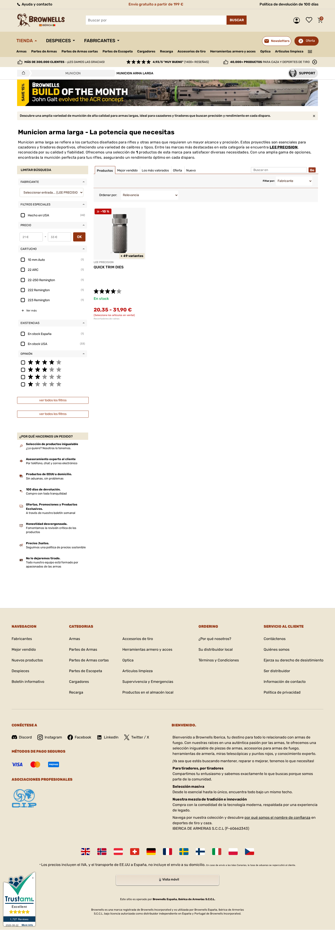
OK (79, 237)
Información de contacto (285, 681)
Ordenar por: (108, 195)
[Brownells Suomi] (200, 851)
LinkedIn (111, 737)
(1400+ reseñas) (181, 62)
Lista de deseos (310, 20)
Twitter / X (140, 737)
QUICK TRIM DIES (109, 267)
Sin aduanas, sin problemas (45, 478)
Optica (265, 51)
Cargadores (146, 51)
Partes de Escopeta (118, 51)
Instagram (53, 737)
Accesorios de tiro (192, 51)
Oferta (310, 41)
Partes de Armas (44, 51)
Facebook (83, 737)
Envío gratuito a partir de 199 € (156, 4)
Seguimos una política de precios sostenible (56, 547)
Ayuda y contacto (36, 4)
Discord (25, 737)
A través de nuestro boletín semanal (50, 513)
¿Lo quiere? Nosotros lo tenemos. (48, 448)
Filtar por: (269, 180)
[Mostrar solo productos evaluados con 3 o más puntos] (52, 369)
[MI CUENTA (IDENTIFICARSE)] (297, 20)
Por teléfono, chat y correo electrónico (51, 463)
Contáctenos (275, 639)
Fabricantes (99, 40)
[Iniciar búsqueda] (237, 20)
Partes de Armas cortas (80, 51)
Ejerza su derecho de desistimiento (293, 660)
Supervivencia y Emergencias (147, 681)
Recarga (166, 51)
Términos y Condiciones (218, 660)
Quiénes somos (276, 649)
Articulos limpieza (289, 51)
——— (310, 51)
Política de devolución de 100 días (289, 4)
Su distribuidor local (215, 649)
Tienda (24, 40)
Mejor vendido (24, 649)
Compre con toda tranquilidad (46, 493)
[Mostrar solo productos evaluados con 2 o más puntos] (52, 376)
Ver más (31, 310)
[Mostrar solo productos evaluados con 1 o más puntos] (52, 383)
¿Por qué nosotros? (214, 639)
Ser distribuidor (277, 671)
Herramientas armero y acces (233, 51)
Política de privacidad (282, 692)
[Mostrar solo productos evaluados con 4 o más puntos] (52, 362)
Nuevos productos (27, 660)
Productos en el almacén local (147, 692)
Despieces (58, 40)
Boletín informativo (28, 681)
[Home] (22, 73)
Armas (21, 51)
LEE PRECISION (284, 147)
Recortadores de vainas (106, 318)
